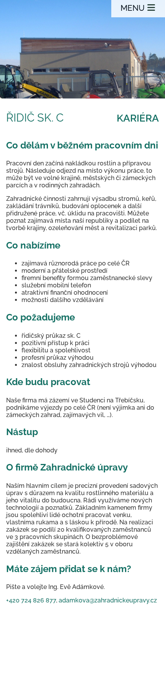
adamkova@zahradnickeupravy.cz (108, 600)
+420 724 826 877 (31, 600)
